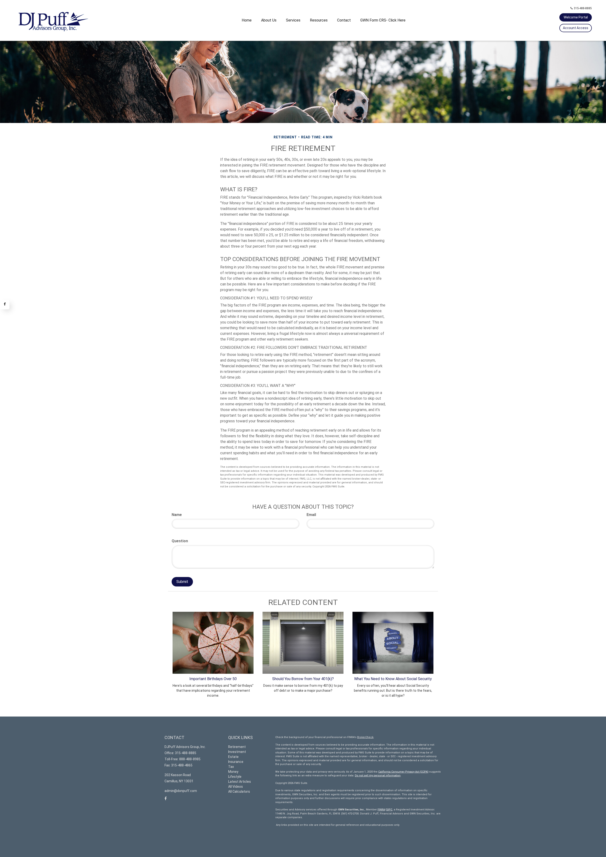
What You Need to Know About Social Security (393, 679)
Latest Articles (239, 781)
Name (177, 514)
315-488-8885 (583, 8)
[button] (268, 20)
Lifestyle (234, 776)
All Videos (235, 786)
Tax (231, 767)
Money (233, 772)
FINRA (381, 809)
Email (311, 514)
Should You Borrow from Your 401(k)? (303, 679)
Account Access (575, 28)
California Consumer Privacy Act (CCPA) (403, 771)
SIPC (389, 809)
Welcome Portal (576, 17)
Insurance (235, 762)
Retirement (237, 747)
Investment (237, 752)
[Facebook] (4, 304)
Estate (233, 757)
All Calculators (239, 791)
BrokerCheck (365, 737)
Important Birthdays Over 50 (213, 679)
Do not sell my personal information (378, 775)
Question (180, 541)
